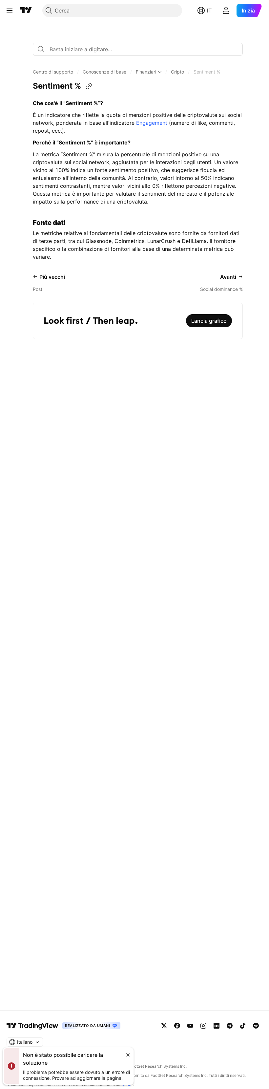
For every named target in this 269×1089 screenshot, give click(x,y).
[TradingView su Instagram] (203, 1025)
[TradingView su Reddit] (255, 1025)
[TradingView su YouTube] (190, 1025)
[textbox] (140, 49)
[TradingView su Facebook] (177, 1025)
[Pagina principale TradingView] (26, 10)
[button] (53, 72)
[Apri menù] (9, 10)
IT (209, 10)
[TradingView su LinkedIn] (216, 1025)
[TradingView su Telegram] (229, 1025)
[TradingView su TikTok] (242, 1025)
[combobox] (138, 49)
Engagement (151, 123)
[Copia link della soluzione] (89, 86)
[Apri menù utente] (226, 10)
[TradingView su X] (164, 1025)
